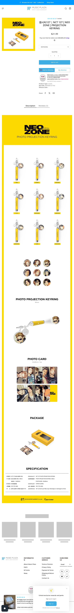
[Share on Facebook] (45, 93)
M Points (27, 570)
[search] (66, 8)
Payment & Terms (47, 570)
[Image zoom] (18, 34)
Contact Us (45, 578)
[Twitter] (62, 571)
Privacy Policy (46, 567)
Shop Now (50, 2)
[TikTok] (67, 576)
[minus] (51, 56)
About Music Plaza (30, 564)
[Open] (4, 608)
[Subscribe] (69, 564)
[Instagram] (62, 576)
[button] (52, 18)
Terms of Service (47, 564)
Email (62, 564)
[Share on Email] (54, 93)
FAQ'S (25, 567)
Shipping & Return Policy (48, 574)
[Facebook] (67, 571)
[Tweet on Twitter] (49, 93)
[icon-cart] (70, 8)
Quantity (54, 52)
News (25, 573)
